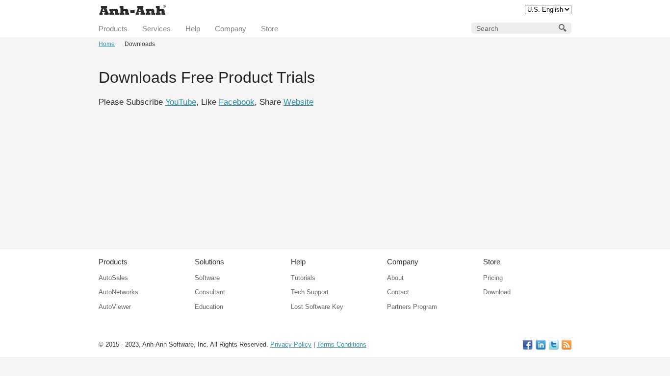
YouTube (180, 102)
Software (207, 278)
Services (156, 28)
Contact (398, 292)
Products (113, 28)
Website (298, 102)
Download (497, 292)
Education (209, 306)
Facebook (237, 102)
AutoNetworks (118, 292)
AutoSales (113, 278)
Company (230, 28)
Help (192, 28)
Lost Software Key (317, 306)
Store (269, 28)
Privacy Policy (290, 344)
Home (107, 44)
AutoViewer (115, 306)
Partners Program (412, 306)
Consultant (210, 292)
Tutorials (303, 278)
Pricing (493, 278)
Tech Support (310, 292)
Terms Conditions (341, 344)
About (395, 278)
